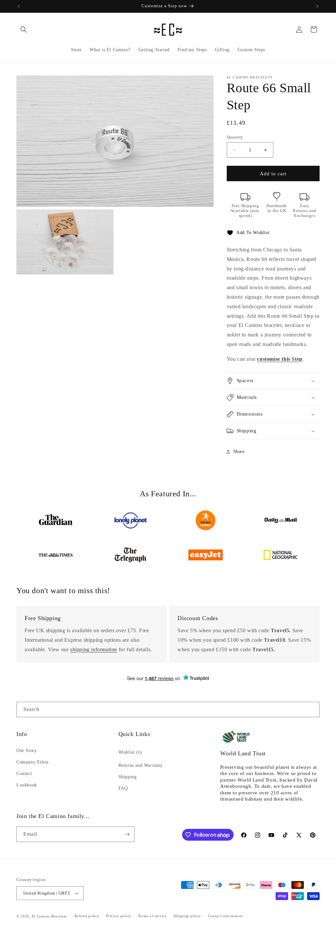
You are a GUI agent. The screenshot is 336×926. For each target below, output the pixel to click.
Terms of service (152, 916)
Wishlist (130, 752)
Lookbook (26, 785)
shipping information (93, 649)
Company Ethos (32, 762)
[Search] (312, 709)
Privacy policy (118, 916)
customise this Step (279, 359)
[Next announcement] (317, 6)
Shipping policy (187, 916)
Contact (24, 773)
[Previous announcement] (18, 6)
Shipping (127, 776)
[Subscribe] (127, 834)
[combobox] (168, 709)
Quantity (235, 137)
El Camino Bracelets (49, 916)
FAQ (123, 788)
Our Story (26, 750)
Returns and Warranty (140, 765)
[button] (23, 29)
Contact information (225, 916)
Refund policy (86, 916)
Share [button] (239, 451)
